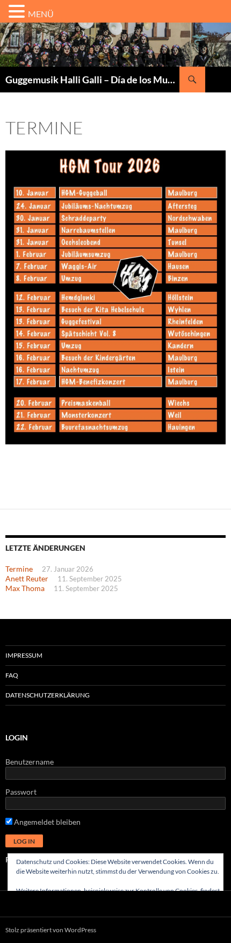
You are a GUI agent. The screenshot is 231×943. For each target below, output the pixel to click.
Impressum (23, 655)
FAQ (11, 675)
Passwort (21, 791)
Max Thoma (25, 588)
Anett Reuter (26, 578)
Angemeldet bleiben (46, 821)
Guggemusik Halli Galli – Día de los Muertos (92, 79)
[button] (18, 12)
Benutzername (29, 761)
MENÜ (41, 14)
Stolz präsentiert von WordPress (50, 930)
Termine (19, 568)
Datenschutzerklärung (47, 695)
